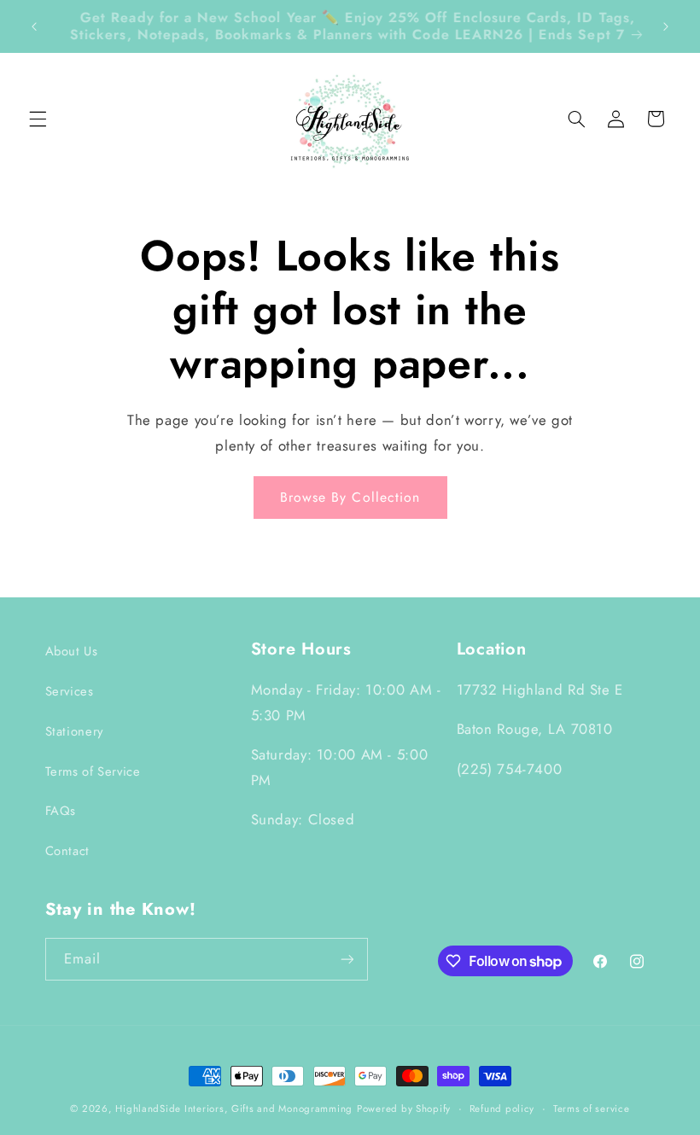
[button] (37, 118)
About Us (71, 651)
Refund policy (502, 1108)
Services (69, 691)
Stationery (74, 731)
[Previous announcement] (34, 26)
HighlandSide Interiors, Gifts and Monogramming (234, 1108)
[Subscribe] (346, 959)
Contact (67, 850)
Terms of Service (93, 771)
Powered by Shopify (404, 1108)
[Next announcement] (666, 26)
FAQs (61, 810)
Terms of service (591, 1108)
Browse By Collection (350, 497)
